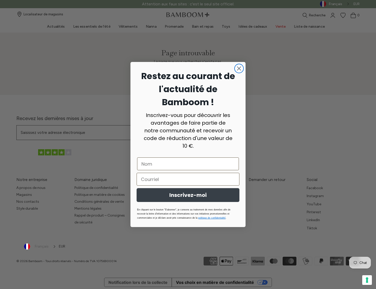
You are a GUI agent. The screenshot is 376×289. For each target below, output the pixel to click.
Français (42, 246)
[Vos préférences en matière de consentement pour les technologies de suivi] (367, 280)
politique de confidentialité (212, 218)
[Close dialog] (239, 68)
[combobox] (40, 246)
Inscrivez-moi (188, 195)
